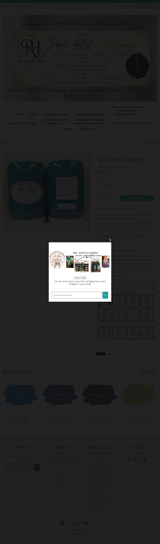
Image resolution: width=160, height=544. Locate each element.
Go (105, 295)
